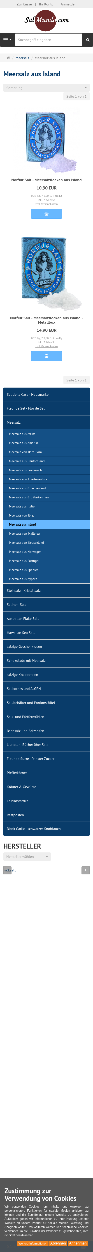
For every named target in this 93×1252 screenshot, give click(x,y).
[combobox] (46, 88)
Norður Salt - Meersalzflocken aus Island (46, 179)
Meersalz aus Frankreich (25, 470)
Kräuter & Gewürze (21, 786)
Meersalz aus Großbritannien (29, 497)
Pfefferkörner (17, 772)
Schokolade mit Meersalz (26, 660)
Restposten (15, 815)
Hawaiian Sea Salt (21, 632)
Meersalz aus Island (22, 524)
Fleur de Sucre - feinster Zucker (30, 758)
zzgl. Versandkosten (46, 204)
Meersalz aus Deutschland (27, 461)
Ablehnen (58, 1243)
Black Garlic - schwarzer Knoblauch (34, 828)
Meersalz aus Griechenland (27, 488)
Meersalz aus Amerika (24, 443)
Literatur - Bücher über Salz (27, 744)
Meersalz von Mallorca (24, 533)
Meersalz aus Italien (22, 506)
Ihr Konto (46, 4)
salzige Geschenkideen (24, 646)
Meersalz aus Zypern (23, 579)
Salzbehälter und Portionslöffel (31, 702)
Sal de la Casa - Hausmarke (28, 394)
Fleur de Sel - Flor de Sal (26, 408)
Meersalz (14, 422)
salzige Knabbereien (22, 674)
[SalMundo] (46, 21)
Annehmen (78, 1243)
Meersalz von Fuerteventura (28, 479)
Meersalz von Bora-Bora (25, 452)
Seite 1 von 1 (76, 96)
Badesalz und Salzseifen (25, 730)
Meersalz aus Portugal (24, 561)
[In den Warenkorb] (46, 214)
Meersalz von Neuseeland (26, 543)
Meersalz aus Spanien (24, 570)
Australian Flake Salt (23, 618)
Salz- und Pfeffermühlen (25, 716)
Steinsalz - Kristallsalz (24, 590)
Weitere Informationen (33, 1243)
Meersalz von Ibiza (22, 515)
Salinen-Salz (16, 604)
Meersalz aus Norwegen (25, 552)
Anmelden (69, 4)
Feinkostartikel (18, 800)
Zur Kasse (24, 4)
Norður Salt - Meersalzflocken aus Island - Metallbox (46, 320)
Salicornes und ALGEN (24, 688)
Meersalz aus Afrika (22, 434)
